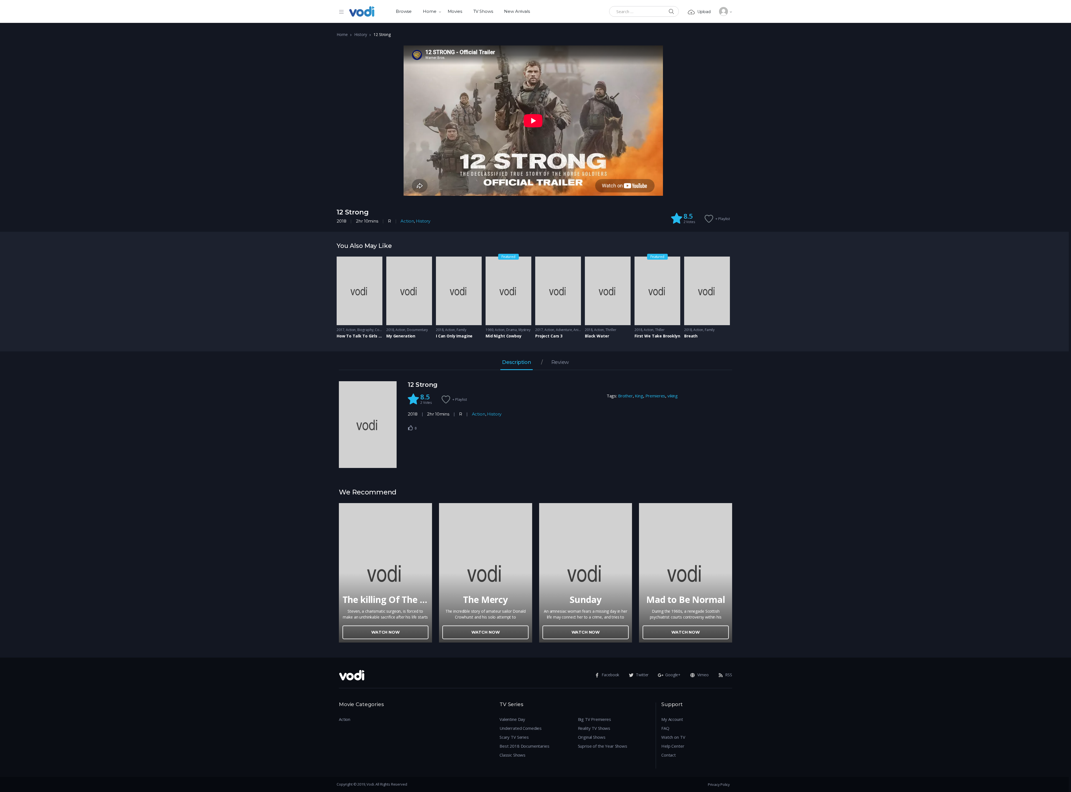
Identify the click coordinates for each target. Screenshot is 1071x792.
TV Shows (483, 11)
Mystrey (524, 329)
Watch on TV (673, 737)
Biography (365, 329)
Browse (404, 11)
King (639, 396)
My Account (672, 719)
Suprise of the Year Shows (602, 746)
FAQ (665, 728)
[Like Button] (410, 428)
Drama (511, 329)
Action (407, 221)
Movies (455, 11)
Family (461, 329)
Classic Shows (512, 755)
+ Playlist (722, 218)
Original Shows (592, 737)
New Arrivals (517, 11)
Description (516, 362)
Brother (625, 396)
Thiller (660, 329)
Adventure (564, 329)
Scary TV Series (514, 737)
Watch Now (385, 632)
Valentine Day (512, 719)
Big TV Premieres (594, 719)
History (360, 34)
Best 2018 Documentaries (524, 746)
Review (560, 362)
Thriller (611, 329)
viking (672, 396)
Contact (668, 755)
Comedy (381, 329)
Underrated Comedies (521, 728)
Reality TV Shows (594, 728)
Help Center (672, 746)
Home (429, 11)
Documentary (417, 329)
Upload (704, 11)
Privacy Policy (719, 784)
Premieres (655, 396)
